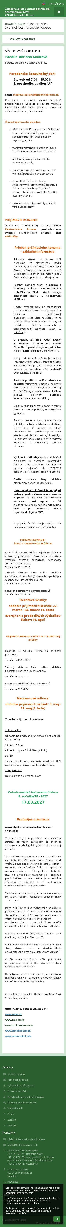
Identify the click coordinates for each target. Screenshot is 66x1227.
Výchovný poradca (39, 27)
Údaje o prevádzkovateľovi (21, 1102)
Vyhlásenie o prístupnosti (21, 1085)
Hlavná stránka (15, 24)
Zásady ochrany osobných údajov (25, 1097)
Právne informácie (17, 1091)
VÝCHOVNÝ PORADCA (22, 39)
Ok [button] (57, 1219)
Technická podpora (17, 1079)
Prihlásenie (56, 3)
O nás (10, 1114)
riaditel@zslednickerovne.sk (22, 1145)
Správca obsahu (16, 1074)
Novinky (11, 1125)
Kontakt (11, 1119)
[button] (43, 3)
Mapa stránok (15, 1108)
